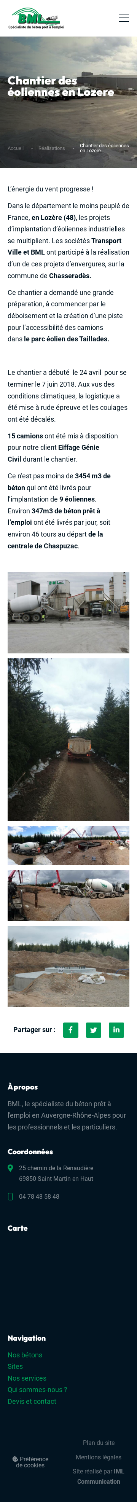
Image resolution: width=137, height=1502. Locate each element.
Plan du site (99, 1442)
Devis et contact (32, 1401)
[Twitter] (93, 1030)
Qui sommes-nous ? (37, 1390)
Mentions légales (98, 1457)
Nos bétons (25, 1355)
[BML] (36, 18)
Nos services (27, 1378)
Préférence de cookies (32, 1462)
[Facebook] (70, 1030)
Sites (15, 1366)
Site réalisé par (98, 1476)
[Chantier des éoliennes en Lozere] (116, 1030)
